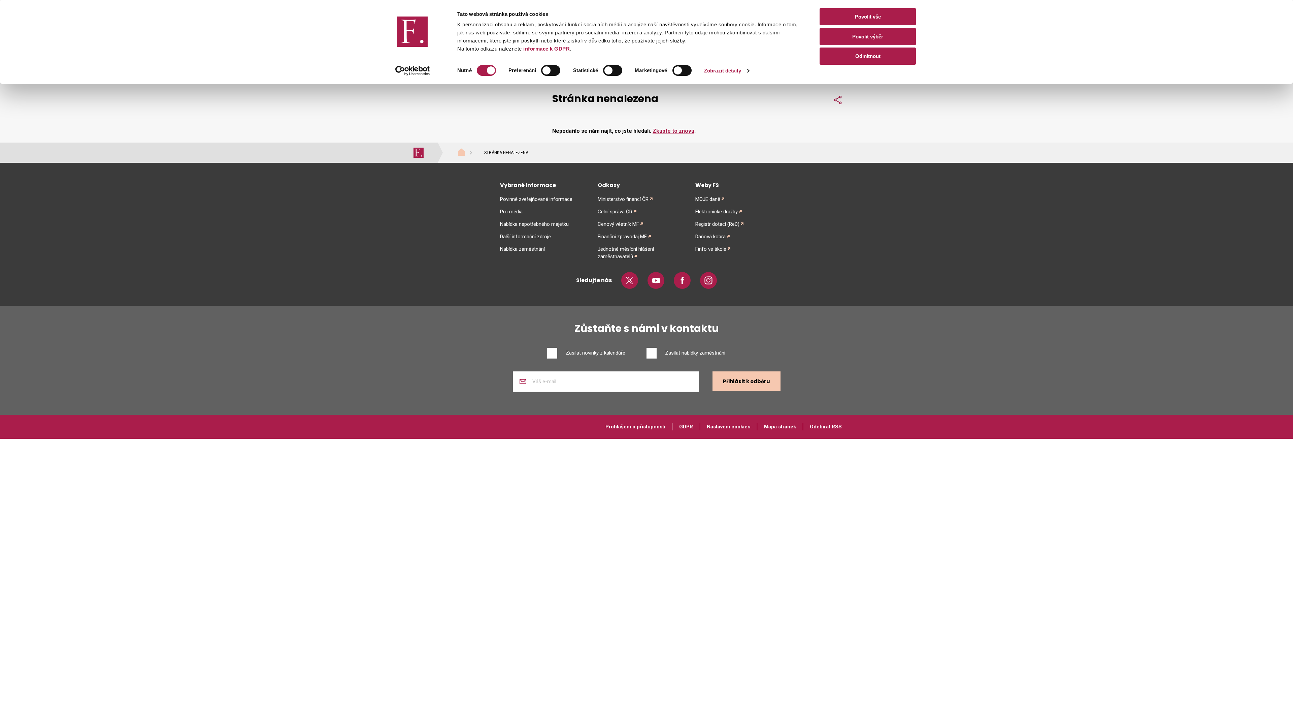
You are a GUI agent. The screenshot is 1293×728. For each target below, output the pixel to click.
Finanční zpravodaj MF (622, 237)
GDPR (686, 427)
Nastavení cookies (728, 427)
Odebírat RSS (826, 427)
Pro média (511, 212)
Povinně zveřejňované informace (536, 199)
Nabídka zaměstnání (522, 249)
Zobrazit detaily (722, 70)
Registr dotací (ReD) (717, 224)
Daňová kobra (710, 237)
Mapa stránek (780, 427)
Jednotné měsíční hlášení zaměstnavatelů (626, 253)
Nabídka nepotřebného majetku (534, 224)
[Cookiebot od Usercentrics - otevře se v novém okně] (412, 71)
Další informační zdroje (525, 237)
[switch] (550, 70)
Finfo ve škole (710, 249)
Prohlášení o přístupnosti (635, 427)
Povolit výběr (867, 36)
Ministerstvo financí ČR (623, 199)
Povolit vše (868, 17)
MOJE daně (707, 199)
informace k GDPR (546, 49)
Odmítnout (868, 56)
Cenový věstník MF (618, 224)
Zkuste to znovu (673, 131)
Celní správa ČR (615, 212)
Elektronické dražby (716, 212)
